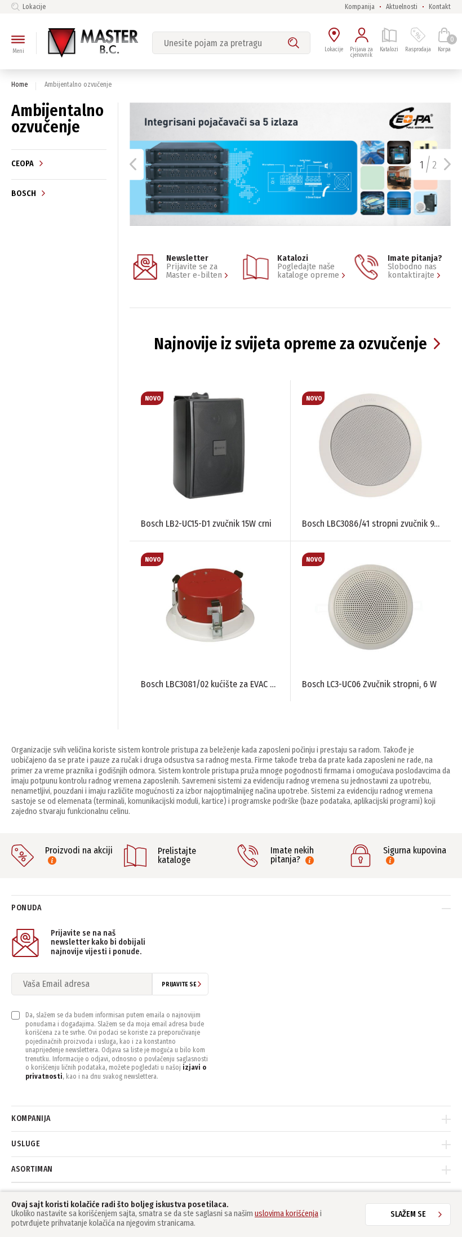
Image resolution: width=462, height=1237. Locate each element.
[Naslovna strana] (93, 42)
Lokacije (34, 7)
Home (19, 84)
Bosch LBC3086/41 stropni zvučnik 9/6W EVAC (371, 523)
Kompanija (360, 7)
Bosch (24, 193)
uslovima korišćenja (286, 1213)
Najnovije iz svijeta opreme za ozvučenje (290, 344)
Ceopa (23, 163)
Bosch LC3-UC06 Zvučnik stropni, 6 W (369, 684)
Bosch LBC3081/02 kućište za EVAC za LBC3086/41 (210, 684)
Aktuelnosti (401, 7)
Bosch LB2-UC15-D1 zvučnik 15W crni (206, 523)
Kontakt (440, 7)
